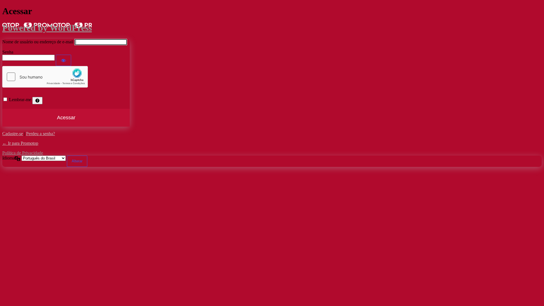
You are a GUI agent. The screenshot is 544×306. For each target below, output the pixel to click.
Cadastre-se (12, 133)
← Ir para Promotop (20, 143)
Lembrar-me (20, 99)
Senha (7, 52)
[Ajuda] (37, 100)
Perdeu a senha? (40, 133)
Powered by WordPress (47, 28)
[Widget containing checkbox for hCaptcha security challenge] (45, 77)
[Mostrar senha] (63, 60)
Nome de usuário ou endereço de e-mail (37, 41)
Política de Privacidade (22, 152)
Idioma (8, 158)
